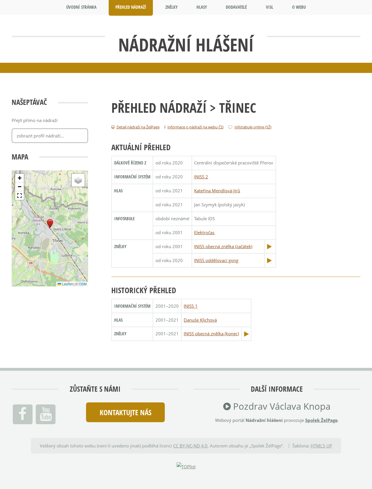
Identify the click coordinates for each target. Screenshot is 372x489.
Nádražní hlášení (186, 44)
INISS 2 (201, 177)
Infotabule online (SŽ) (253, 127)
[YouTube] (46, 414)
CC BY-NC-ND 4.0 (190, 446)
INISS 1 (191, 306)
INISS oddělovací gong (216, 260)
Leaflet (67, 283)
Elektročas (204, 232)
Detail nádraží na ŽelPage (138, 127)
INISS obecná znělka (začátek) (223, 246)
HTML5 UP (321, 446)
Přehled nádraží (159, 107)
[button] (50, 223)
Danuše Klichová (200, 320)
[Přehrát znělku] (269, 246)
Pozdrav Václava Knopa (280, 406)
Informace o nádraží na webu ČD (195, 127)
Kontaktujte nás (125, 412)
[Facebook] (23, 414)
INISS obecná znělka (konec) (211, 333)
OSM (83, 283)
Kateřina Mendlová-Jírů (217, 191)
